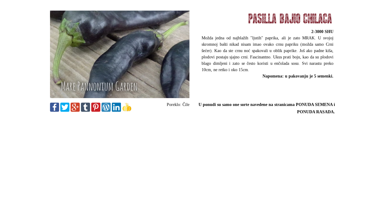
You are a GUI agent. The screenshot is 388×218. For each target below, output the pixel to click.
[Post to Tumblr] (85, 110)
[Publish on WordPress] (106, 110)
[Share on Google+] (75, 110)
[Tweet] (64, 110)
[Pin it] (95, 110)
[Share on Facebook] (54, 110)
